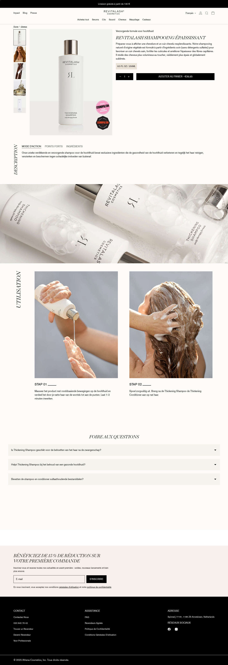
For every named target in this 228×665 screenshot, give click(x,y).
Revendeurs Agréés (94, 623)
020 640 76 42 (20, 623)
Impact (16, 13)
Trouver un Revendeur (23, 629)
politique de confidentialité (99, 587)
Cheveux (122, 19)
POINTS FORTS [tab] (54, 146)
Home (15, 27)
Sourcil (112, 19)
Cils (104, 19)
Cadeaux (146, 19)
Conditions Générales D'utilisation (100, 635)
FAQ (87, 617)
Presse (33, 13)
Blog (25, 13)
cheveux (24, 27)
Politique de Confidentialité (97, 629)
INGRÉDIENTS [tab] (74, 146)
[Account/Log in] (200, 13)
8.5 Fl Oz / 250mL (126, 66)
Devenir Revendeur (22, 635)
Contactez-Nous (21, 617)
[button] (206, 12)
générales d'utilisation (69, 587)
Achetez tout (83, 19)
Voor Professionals (22, 640)
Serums (95, 19)
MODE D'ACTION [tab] (31, 146)
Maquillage (134, 19)
